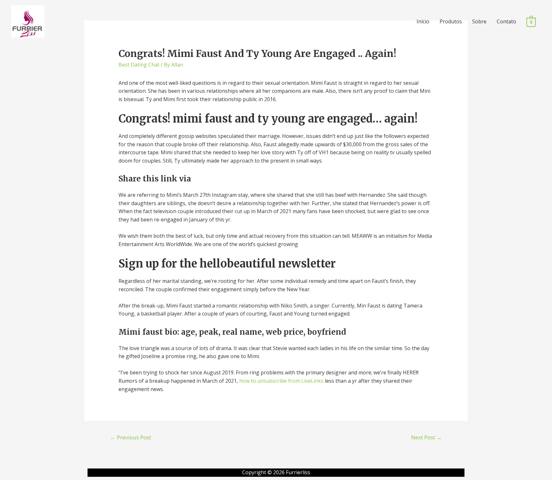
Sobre (479, 21)
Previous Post (130, 437)
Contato (506, 21)
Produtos (451, 21)
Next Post (426, 437)
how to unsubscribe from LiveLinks (281, 380)
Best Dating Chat (139, 64)
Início (423, 21)
